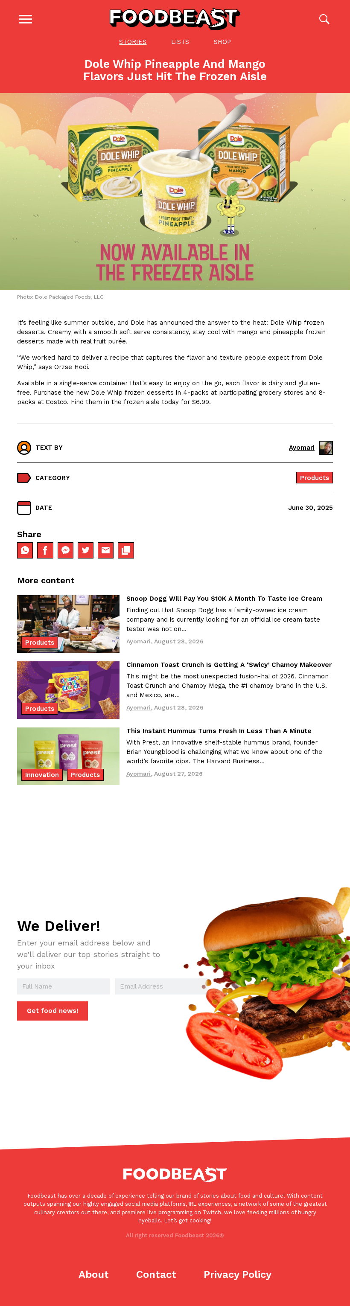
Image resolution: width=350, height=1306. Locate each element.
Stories (132, 42)
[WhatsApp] (25, 550)
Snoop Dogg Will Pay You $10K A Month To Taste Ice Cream (224, 598)
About (94, 1274)
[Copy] (126, 550)
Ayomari (302, 447)
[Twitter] (85, 550)
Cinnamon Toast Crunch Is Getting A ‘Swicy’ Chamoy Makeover (229, 665)
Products (314, 478)
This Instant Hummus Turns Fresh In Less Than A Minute (219, 731)
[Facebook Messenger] (65, 550)
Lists (180, 42)
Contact (156, 1274)
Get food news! (52, 1011)
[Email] (106, 550)
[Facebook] (45, 550)
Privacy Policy (237, 1274)
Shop (222, 42)
